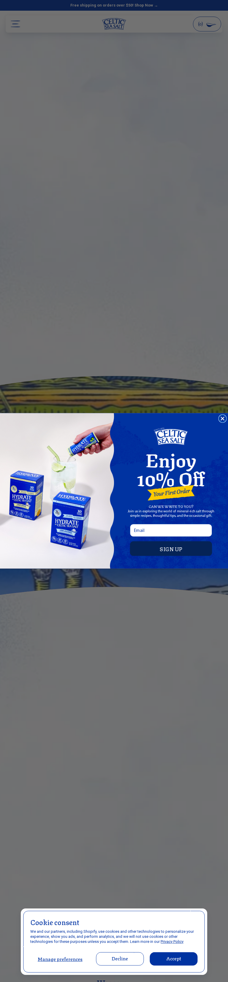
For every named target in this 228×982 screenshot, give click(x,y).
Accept (173, 958)
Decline (120, 958)
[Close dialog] (222, 419)
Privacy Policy (172, 941)
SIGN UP (171, 548)
